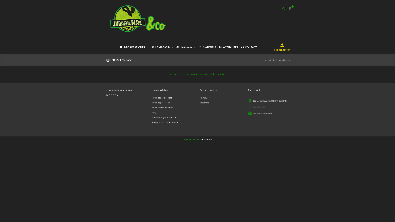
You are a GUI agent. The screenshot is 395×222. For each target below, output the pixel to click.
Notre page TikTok (161, 102)
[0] (290, 8)
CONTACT (251, 47)
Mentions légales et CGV (164, 117)
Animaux (204, 97)
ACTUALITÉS (230, 47)
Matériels (204, 102)
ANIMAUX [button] (186, 47)
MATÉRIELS (209, 47)
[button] (282, 47)
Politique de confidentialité (165, 122)
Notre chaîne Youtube (162, 107)
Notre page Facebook (162, 97)
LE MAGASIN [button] (162, 47)
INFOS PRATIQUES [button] (134, 47)
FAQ (154, 112)
